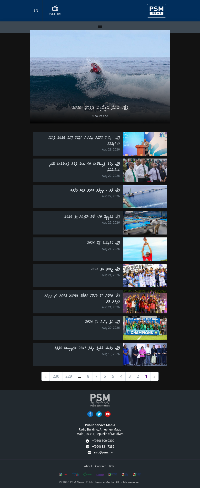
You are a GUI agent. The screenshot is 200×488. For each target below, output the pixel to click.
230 (56, 376)
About (88, 466)
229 (68, 376)
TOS (111, 466)
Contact (100, 466)
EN (36, 10)
